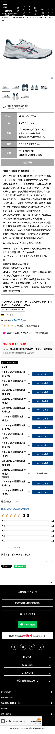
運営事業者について (27, 680)
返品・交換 (27, 672)
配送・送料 (27, 665)
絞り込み (18, 547)
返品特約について (10, 501)
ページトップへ (51, 583)
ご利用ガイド (6, 692)
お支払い (27, 657)
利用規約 (4, 708)
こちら (21, 144)
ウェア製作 (24, 12)
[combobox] (5, 547)
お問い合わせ (42, 12)
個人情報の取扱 (7, 697)
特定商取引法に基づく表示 (11, 703)
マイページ (30, 12)
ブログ (48, 12)
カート (52, 12)
